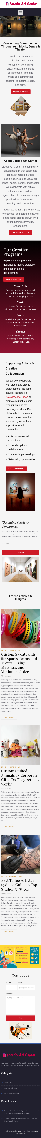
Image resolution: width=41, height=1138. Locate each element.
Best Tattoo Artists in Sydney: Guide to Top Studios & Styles (19, 884)
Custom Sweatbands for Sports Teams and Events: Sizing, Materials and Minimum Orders (19, 663)
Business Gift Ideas (10, 650)
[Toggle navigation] (20, 12)
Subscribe (20, 552)
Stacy (34, 1131)
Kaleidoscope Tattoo (17, 397)
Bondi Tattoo (8, 1083)
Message (9, 993)
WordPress (21, 1131)
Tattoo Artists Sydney (12, 877)
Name (8, 982)
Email (20, 982)
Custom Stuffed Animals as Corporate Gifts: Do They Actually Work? (20, 777)
